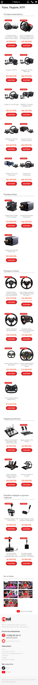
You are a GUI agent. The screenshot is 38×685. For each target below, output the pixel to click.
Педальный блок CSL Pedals (26, 440)
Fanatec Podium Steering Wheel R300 (11, 364)
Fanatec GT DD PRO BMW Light (26, 70)
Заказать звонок (11, 637)
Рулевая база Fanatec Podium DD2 (11, 250)
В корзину (11, 45)
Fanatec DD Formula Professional (11, 174)
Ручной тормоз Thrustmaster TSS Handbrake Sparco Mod (11, 555)
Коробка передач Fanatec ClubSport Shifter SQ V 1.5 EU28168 (26, 555)
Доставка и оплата (8, 651)
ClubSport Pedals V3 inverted (27, 475)
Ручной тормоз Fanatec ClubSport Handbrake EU (26, 519)
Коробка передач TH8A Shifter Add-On (11, 519)
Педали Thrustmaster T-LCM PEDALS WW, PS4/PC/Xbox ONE (11, 441)
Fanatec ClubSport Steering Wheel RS (11, 329)
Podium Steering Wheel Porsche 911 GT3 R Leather (26, 365)
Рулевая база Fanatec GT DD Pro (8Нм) (11, 216)
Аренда (4, 657)
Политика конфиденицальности (12, 653)
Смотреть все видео (26, 611)
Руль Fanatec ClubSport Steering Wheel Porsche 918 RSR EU (27, 293)
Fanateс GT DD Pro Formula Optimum (26, 139)
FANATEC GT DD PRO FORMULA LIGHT (26, 105)
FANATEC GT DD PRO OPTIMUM (11, 139)
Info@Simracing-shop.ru (13, 641)
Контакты (5, 655)
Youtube (8, 672)
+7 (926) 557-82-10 (32, 2)
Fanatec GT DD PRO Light (11, 104)
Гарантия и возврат (8, 659)
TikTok (8, 668)
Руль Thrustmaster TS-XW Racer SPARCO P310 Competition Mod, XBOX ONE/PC (27, 38)
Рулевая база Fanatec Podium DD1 (26, 216)
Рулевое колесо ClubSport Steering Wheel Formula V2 (26, 330)
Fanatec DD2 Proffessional (27, 174)
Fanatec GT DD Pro (11, 70)
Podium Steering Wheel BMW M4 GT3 (11, 398)
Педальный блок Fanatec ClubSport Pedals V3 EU (11, 476)
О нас (4, 649)
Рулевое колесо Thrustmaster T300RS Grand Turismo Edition (11, 37)
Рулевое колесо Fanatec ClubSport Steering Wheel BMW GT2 (11, 294)
